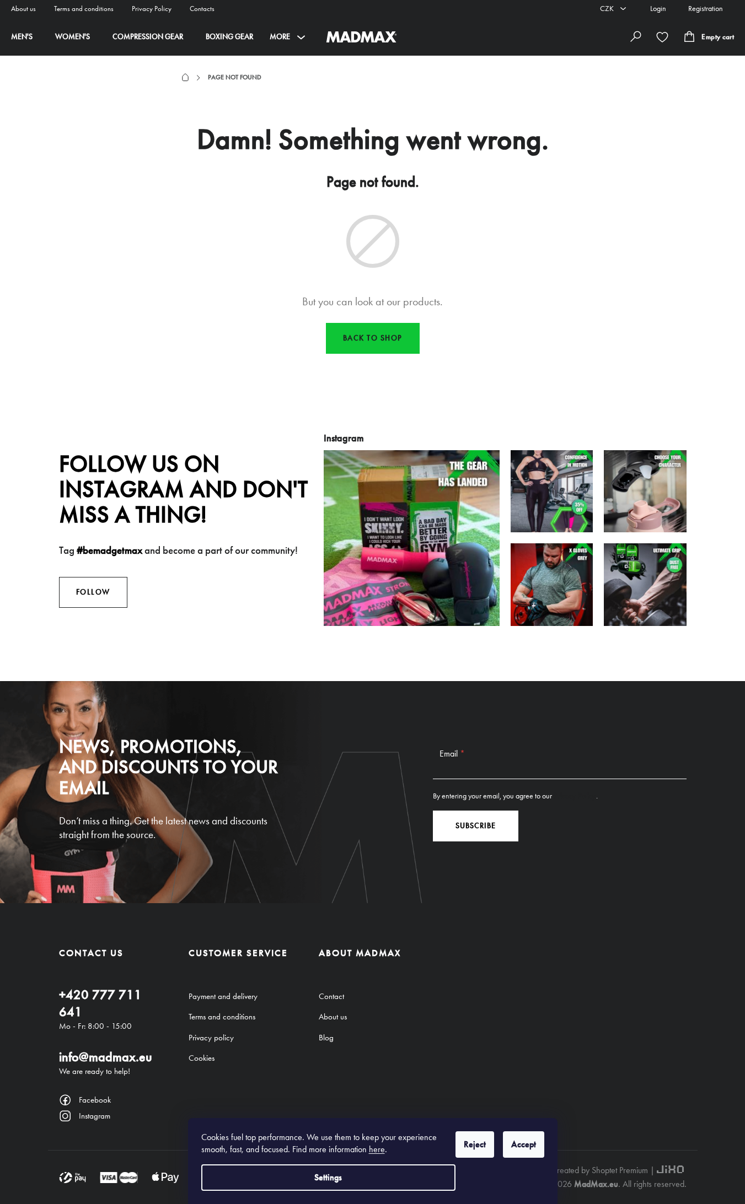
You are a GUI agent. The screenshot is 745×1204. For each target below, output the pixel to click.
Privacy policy (211, 1038)
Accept (523, 1144)
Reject (475, 1144)
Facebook (95, 1100)
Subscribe (475, 825)
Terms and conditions (84, 8)
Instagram (94, 1116)
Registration (705, 8)
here (377, 1149)
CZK (607, 8)
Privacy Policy (151, 8)
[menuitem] (22, 37)
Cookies (202, 1058)
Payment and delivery (223, 996)
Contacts (202, 8)
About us (23, 8)
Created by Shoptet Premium (599, 1170)
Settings (328, 1177)
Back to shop (373, 338)
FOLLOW (93, 592)
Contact (331, 996)
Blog (326, 1038)
